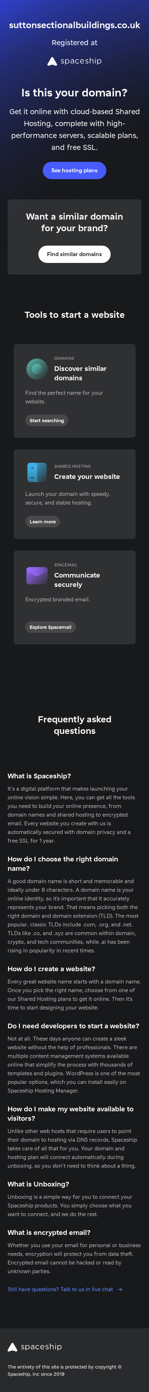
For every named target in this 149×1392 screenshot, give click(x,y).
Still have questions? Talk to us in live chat (61, 1289)
